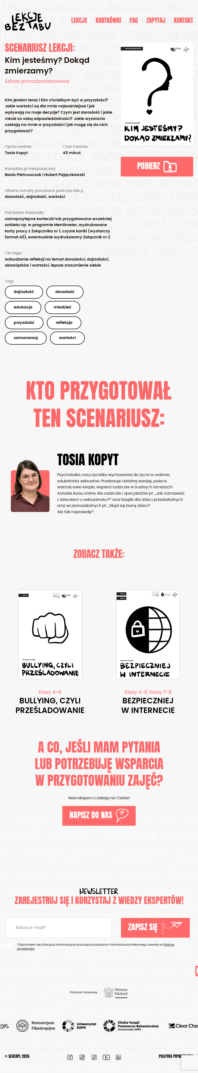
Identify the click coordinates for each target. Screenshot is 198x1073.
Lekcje (79, 21)
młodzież (62, 307)
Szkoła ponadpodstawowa (37, 81)
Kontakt (183, 21)
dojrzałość (24, 292)
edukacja (23, 307)
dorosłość (65, 292)
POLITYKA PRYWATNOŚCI (176, 1057)
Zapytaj (155, 21)
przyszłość (24, 323)
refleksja (64, 323)
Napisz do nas (91, 816)
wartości (67, 338)
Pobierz (148, 166)
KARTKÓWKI (108, 21)
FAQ (134, 21)
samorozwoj (26, 338)
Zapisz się (143, 928)
